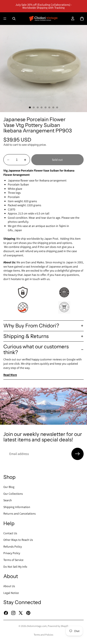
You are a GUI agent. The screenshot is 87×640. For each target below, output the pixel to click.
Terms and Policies (43, 634)
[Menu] (5, 18)
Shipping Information (16, 507)
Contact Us (10, 533)
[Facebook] (5, 612)
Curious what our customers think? (36, 349)
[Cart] (82, 18)
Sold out (57, 160)
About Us (9, 586)
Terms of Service (13, 560)
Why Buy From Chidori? (31, 326)
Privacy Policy (11, 553)
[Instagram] (13, 612)
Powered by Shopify (58, 626)
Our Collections (13, 493)
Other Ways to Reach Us (18, 540)
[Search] (14, 18)
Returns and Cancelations (19, 513)
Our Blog (8, 487)
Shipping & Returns (26, 336)
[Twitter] (20, 612)
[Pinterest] (28, 612)
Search (7, 500)
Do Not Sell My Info (15, 567)
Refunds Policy (12, 546)
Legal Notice (11, 593)
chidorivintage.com (36, 626)
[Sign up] (77, 454)
